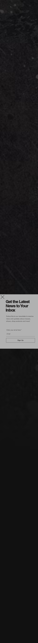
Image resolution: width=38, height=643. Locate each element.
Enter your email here (14, 330)
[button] (2, 297)
